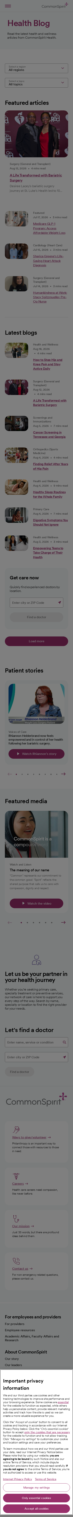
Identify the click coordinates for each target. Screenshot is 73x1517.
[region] (36, 1442)
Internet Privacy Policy (17, 1479)
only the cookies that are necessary (47, 1432)
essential (63, 1402)
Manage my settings (36, 1487)
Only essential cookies (36, 1498)
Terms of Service (45, 1479)
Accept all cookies (37, 1508)
